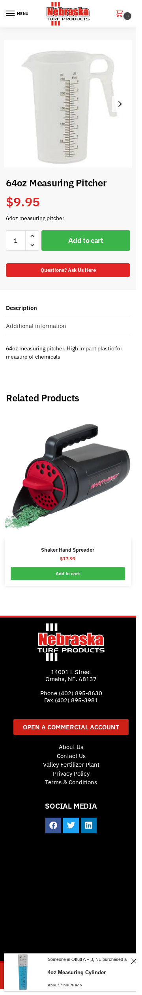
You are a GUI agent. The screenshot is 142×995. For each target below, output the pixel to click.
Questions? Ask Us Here (68, 270)
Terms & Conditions (71, 782)
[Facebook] (53, 825)
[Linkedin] (89, 825)
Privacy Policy (71, 773)
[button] (121, 14)
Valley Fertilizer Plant (71, 764)
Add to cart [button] (68, 573)
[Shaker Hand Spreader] (68, 476)
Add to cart (85, 240)
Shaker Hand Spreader (67, 550)
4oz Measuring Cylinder (77, 972)
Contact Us (71, 756)
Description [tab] (21, 308)
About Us (71, 747)
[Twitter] (71, 825)
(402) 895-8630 (80, 693)
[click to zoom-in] (68, 104)
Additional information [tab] (36, 326)
